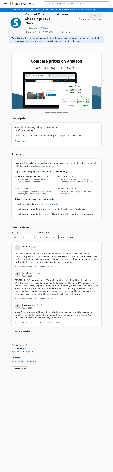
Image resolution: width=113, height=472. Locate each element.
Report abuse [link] (19, 368)
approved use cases (57, 204)
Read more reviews (22, 331)
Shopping (66, 32)
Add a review (66, 237)
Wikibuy (44, 28)
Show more (20, 141)
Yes (30, 266)
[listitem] (56, 256)
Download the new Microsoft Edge (80, 9)
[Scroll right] (101, 80)
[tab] (47, 112)
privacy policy (48, 166)
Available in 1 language (22, 351)
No (35, 266)
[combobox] (77, 3)
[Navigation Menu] (5, 3)
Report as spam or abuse (49, 266)
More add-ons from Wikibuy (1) (26, 361)
